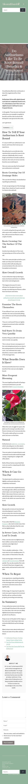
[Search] (22, 10)
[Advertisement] (14, 29)
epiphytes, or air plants (18, 444)
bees (3, 765)
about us (5, 766)
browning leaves (14, 561)
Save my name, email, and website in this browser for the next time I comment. (14, 736)
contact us (6, 767)
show (10, 127)
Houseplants (6, 762)
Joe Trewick (18, 74)
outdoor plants (7, 763)
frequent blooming (17, 387)
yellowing (5, 561)
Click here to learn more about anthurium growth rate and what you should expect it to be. (14, 298)
